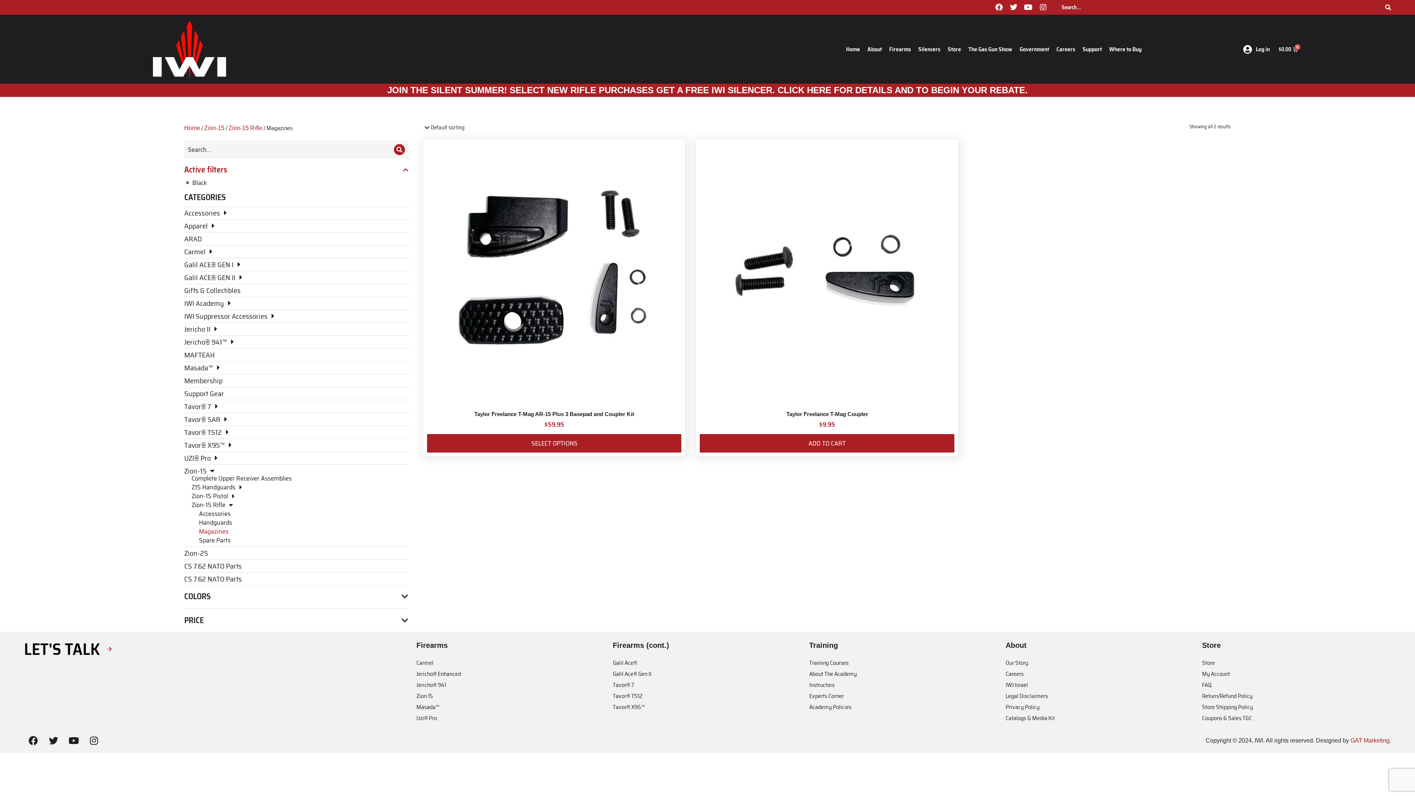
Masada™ (427, 707)
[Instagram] (1043, 7)
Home (853, 49)
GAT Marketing (1370, 740)
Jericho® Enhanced (438, 673)
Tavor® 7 (623, 684)
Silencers (929, 49)
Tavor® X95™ (629, 707)
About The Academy (833, 673)
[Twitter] (1013, 7)
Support (1092, 49)
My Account (1216, 673)
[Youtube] (1028, 7)
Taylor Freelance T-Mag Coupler (827, 414)
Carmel (424, 662)
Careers (1065, 49)
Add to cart (827, 443)
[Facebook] (999, 7)
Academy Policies (830, 707)
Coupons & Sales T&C (1227, 718)
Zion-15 (214, 128)
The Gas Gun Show (990, 49)
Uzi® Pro (426, 718)
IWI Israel (1017, 684)
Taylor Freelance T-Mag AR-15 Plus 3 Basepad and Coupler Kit (554, 414)
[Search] (1388, 7)
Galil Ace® (625, 662)
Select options (554, 443)
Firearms (900, 49)
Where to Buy (1125, 49)
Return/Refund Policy (1227, 696)
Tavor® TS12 (627, 696)
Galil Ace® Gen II (632, 673)
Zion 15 (424, 696)
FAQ (1207, 684)
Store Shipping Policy (1227, 707)
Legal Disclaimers (1027, 696)
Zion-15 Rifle (245, 128)
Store (954, 49)
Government (1034, 49)
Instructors (822, 684)
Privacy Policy (1023, 707)
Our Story (1017, 662)
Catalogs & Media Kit (1030, 718)
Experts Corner (826, 696)
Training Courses (829, 662)
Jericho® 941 (431, 684)
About (874, 49)
